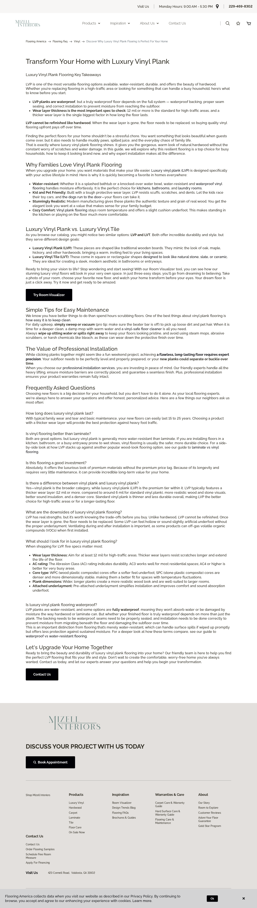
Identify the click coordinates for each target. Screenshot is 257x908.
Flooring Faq (60, 41)
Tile (71, 822)
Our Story (204, 802)
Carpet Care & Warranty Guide (170, 804)
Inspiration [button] (118, 23)
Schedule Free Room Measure (38, 856)
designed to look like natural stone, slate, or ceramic (185, 257)
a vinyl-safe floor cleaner (142, 329)
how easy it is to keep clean (48, 320)
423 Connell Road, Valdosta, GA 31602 (71, 872)
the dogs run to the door (82, 197)
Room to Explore (208, 807)
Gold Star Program (209, 825)
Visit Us (143, 6)
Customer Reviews (209, 812)
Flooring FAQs (120, 812)
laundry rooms (190, 188)
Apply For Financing (38, 862)
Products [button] (89, 23)
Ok (212, 898)
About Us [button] (147, 23)
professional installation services (89, 368)
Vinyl (77, 41)
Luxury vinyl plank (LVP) (170, 170)
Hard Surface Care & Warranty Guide (167, 813)
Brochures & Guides (124, 817)
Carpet (73, 812)
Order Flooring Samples (40, 849)
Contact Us (177, 23)
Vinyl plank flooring (71, 210)
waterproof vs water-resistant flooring (56, 636)
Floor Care (75, 827)
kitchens (143, 188)
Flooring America (36, 41)
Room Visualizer (122, 802)
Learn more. (142, 901)
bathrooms (161, 188)
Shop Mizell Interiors (38, 795)
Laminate (74, 817)
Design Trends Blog (124, 807)
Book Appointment (53, 762)
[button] (227, 23)
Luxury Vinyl (76, 802)
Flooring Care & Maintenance (164, 821)
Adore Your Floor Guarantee (208, 819)
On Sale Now (77, 832)
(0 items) (248, 23)
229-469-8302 (240, 6)
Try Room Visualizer (49, 295)
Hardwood (75, 807)
